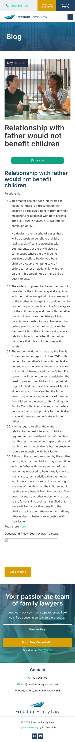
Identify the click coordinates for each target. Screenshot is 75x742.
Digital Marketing (28, 727)
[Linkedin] (40, 736)
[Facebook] (34, 736)
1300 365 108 (45, 650)
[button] (70, 17)
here (23, 526)
